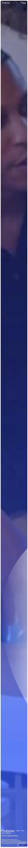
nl (17, 2)
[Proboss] (6, 3)
